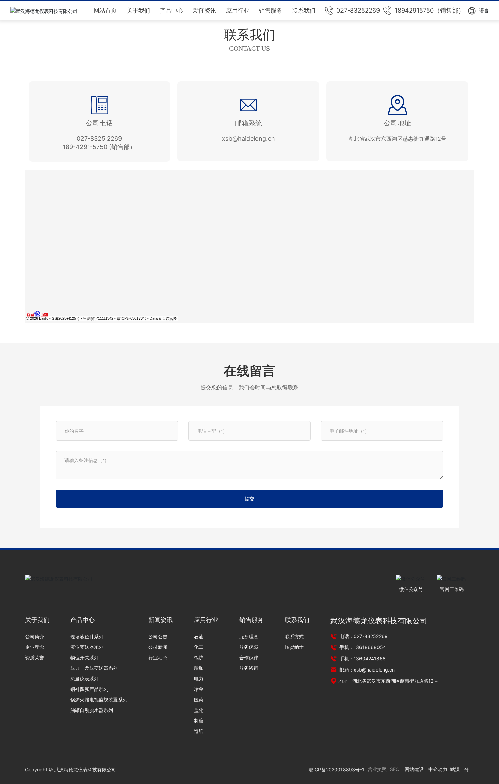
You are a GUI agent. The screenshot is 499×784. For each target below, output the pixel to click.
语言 (484, 10)
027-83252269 (358, 10)
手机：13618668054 (362, 647)
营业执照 (377, 769)
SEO (395, 769)
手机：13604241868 (362, 658)
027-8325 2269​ (99, 138)
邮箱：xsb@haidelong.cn (366, 670)
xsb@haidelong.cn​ (248, 138)
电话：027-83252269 (363, 636)
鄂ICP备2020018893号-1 (336, 769)
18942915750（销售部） (429, 10)
